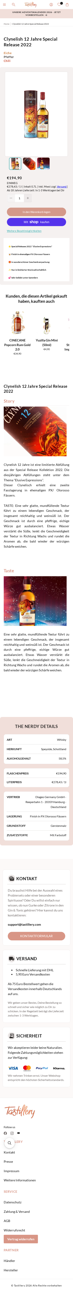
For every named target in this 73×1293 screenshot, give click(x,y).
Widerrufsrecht (14, 1230)
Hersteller (11, 1270)
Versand (62, 186)
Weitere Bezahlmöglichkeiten (24, 230)
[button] (4, 5)
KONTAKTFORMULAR (36, 936)
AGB (7, 1221)
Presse (8, 1161)
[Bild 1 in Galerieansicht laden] (15, 164)
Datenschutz (12, 1202)
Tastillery (19, 1285)
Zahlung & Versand (17, 1211)
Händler (9, 1261)
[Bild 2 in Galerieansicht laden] (29, 164)
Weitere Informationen (20, 1180)
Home (6, 24)
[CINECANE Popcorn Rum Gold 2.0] (17, 322)
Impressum (11, 1171)
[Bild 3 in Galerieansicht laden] (43, 164)
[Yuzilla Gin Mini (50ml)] (46, 322)
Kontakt (9, 1152)
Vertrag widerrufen (20, 1239)
